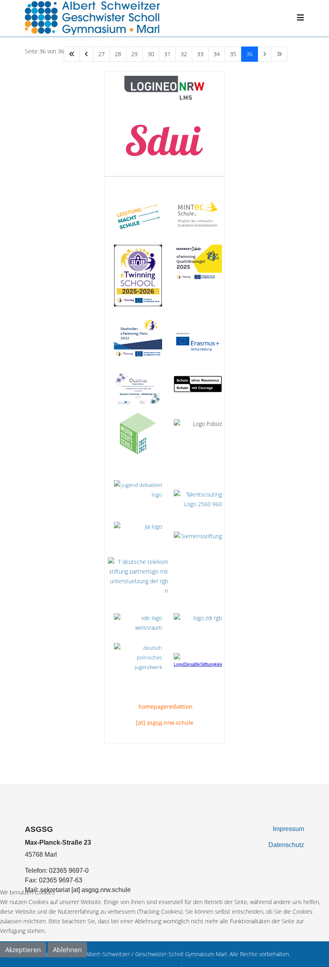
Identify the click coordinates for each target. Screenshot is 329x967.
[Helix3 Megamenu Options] (300, 17)
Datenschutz (286, 844)
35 (233, 54)
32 (184, 54)
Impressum (288, 828)
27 (101, 54)
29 (134, 54)
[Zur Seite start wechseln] (72, 54)
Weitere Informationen (147, 962)
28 (118, 54)
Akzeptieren (23, 949)
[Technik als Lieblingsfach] (138, 535)
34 (216, 54)
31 (167, 54)
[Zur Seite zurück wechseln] (86, 54)
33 (200, 54)
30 (151, 54)
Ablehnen (67, 949)
